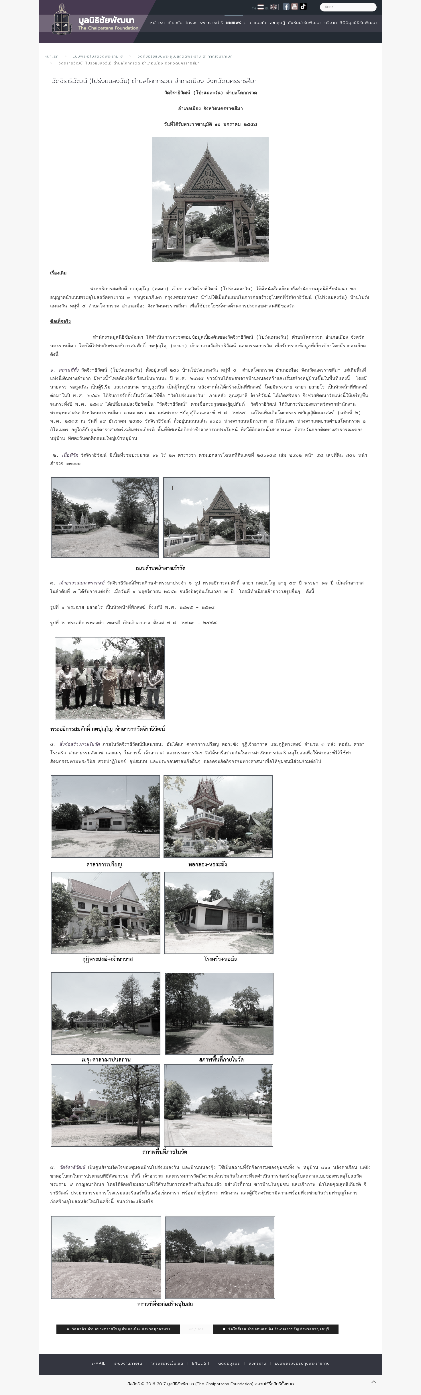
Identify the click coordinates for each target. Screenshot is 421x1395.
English (200, 1363)
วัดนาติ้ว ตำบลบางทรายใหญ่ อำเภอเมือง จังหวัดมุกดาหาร (120, 1329)
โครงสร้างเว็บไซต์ (167, 1363)
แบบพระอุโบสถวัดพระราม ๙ (98, 56)
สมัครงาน (257, 1363)
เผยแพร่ (233, 23)
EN (267, 8)
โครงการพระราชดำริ (204, 23)
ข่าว (247, 23)
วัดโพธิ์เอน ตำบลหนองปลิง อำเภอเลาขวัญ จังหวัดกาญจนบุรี (278, 1329)
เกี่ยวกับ (175, 23)
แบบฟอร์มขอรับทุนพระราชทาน (302, 1363)
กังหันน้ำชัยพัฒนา (305, 23)
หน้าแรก (157, 23)
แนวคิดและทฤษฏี (269, 23)
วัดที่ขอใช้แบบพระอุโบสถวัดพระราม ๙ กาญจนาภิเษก (185, 56)
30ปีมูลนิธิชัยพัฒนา (358, 23)
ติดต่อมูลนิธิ (229, 1363)
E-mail (98, 1363)
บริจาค (330, 23)
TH (254, 8)
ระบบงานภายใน (128, 1363)
